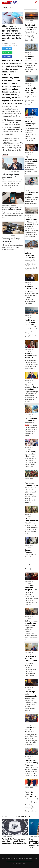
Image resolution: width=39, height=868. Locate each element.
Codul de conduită (25, 858)
